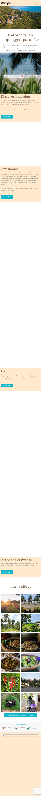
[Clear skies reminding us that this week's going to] (30, 682)
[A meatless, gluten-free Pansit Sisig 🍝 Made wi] (30, 642)
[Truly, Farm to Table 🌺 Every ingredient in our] (30, 662)
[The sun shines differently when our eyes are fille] (10, 603)
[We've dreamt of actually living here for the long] (10, 623)
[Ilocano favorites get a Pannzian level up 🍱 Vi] (10, 662)
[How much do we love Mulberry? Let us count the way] (30, 702)
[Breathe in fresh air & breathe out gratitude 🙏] (30, 623)
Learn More (7, 117)
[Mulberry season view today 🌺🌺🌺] (10, 702)
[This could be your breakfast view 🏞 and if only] (30, 603)
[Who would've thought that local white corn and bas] (10, 642)
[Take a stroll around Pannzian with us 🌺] (10, 682)
